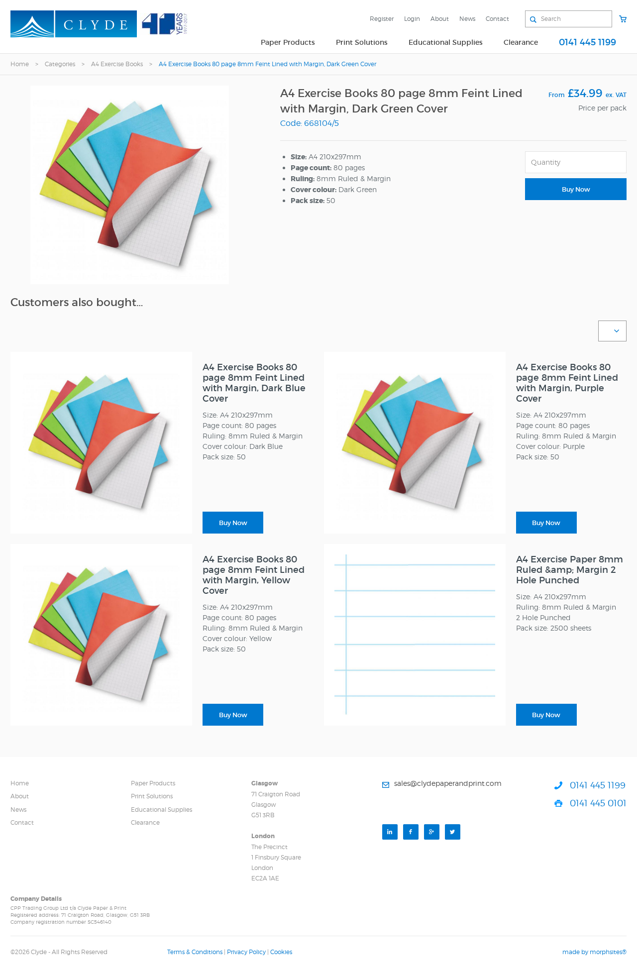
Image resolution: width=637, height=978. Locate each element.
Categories (60, 64)
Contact (497, 18)
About (439, 18)
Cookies (281, 952)
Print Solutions (362, 42)
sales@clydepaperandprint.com (448, 783)
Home (19, 64)
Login (412, 18)
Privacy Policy (246, 952)
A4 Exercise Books (117, 64)
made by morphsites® (594, 952)
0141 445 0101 (598, 803)
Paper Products (288, 42)
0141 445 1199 (587, 42)
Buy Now (576, 189)
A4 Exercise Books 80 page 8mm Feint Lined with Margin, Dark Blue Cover (254, 383)
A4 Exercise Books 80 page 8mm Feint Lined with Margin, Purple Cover (567, 383)
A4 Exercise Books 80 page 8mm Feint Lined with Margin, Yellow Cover (254, 575)
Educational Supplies (446, 42)
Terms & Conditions (194, 952)
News (467, 18)
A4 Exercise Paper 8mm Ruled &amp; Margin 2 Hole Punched (569, 570)
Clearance (521, 42)
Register (382, 18)
